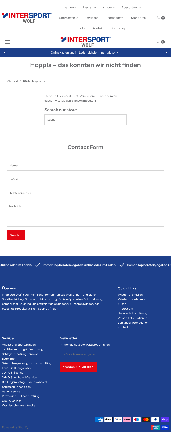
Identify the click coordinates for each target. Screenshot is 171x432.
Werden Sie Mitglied (78, 367)
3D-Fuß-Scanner (13, 372)
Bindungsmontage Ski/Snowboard (24, 382)
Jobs (82, 28)
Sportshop (118, 28)
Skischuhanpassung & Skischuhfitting (26, 363)
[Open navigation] (7, 42)
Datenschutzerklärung (132, 313)
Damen (68, 7)
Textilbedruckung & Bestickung (22, 349)
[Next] (166, 52)
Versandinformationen (132, 318)
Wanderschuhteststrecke (18, 405)
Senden (15, 235)
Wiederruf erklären (130, 295)
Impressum (125, 309)
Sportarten (67, 18)
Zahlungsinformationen (133, 323)
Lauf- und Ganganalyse (17, 368)
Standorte (138, 18)
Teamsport (114, 18)
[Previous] (5, 52)
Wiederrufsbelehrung (132, 299)
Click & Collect (11, 401)
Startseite (13, 81)
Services (90, 18)
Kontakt (98, 28)
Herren (88, 7)
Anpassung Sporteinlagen (19, 344)
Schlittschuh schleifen (16, 387)
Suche (122, 304)
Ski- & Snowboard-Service (19, 377)
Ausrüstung (130, 7)
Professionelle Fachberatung (20, 396)
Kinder (108, 7)
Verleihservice (11, 391)
